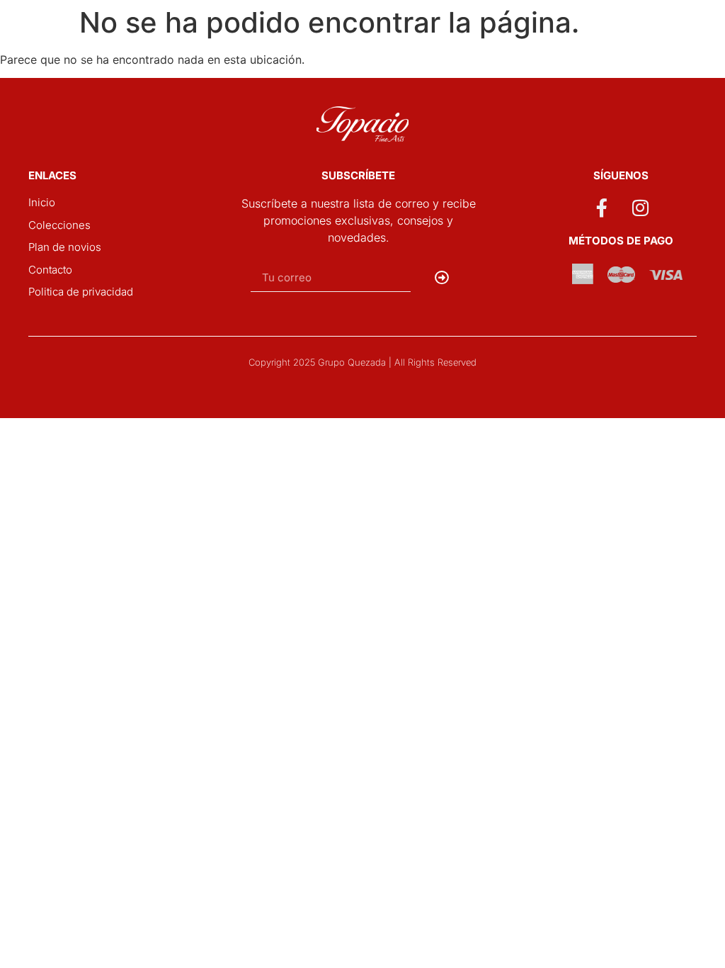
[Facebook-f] (601, 207)
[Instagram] (640, 207)
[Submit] (442, 278)
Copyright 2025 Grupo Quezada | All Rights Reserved (362, 362)
